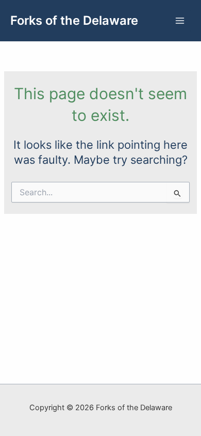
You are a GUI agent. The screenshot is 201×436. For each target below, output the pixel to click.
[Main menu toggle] (180, 21)
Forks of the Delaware (74, 20)
